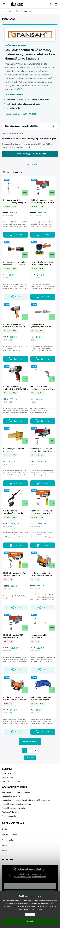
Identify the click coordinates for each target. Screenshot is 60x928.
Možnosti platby (9, 840)
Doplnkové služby (9, 812)
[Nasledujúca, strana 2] (30, 750)
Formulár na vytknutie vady (13, 808)
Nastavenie (30, 914)
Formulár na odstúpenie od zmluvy (16, 804)
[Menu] (4, 4)
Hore (31, 757)
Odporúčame (12, 172)
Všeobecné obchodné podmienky (16, 792)
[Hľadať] (50, 4)
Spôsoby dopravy (9, 834)
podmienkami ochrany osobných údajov (30, 876)
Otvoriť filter (30, 164)
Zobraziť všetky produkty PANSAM (20, 114)
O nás (4, 829)
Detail (17, 296)
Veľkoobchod (7, 845)
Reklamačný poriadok (11, 796)
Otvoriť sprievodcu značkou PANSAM (21, 126)
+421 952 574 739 (9, 777)
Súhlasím (30, 921)
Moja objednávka (9, 816)
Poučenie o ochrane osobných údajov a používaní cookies (26, 800)
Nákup (4, 850)
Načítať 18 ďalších (30, 741)
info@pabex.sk (8, 773)
